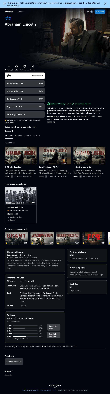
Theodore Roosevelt (67, 238)
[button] (18, 339)
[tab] (9, 135)
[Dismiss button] (105, 3)
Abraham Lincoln (21, 196)
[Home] (9, 11)
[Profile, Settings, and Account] (92, 11)
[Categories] (88, 11)
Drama (62, 116)
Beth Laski (45, 288)
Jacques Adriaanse (70, 119)
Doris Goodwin (26, 286)
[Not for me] (24, 66)
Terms (43, 346)
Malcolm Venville (27, 281)
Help (54, 390)
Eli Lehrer (38, 286)
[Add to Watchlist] (8, 66)
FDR (93, 238)
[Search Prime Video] (77, 11)
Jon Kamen (48, 286)
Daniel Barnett (83, 119)
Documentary (52, 116)
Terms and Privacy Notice (30, 390)
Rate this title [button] (53, 327)
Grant (16, 238)
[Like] (16, 66)
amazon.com (70, 3)
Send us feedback (45, 390)
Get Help (8, 375)
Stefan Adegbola (57, 119)
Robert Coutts (34, 296)
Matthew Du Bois (48, 296)
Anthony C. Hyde (43, 298)
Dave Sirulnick (33, 288)
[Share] (33, 66)
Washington (42, 238)
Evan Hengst (29, 298)
